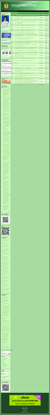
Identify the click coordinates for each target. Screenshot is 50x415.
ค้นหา (3, 360)
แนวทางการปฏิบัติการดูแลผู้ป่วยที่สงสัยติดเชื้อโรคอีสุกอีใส (5, 339)
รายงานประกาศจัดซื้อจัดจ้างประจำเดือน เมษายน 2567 (24, 73)
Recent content (4, 364)
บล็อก (3, 362)
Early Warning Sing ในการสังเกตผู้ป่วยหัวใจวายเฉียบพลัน (5, 301)
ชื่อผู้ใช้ (3, 371)
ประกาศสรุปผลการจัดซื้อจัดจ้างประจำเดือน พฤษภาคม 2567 (25, 57)
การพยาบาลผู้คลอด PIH (5, 307)
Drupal (27, 406)
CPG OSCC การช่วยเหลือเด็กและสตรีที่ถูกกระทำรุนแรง (5, 246)
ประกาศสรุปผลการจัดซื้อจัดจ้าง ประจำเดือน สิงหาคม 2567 (24, 27)
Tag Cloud (3, 367)
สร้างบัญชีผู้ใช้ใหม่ (5, 376)
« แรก (16, 84)
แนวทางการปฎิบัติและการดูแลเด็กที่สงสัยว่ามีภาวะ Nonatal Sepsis (5, 336)
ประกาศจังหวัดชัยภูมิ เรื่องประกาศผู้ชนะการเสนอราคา (6, 114)
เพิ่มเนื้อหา (4, 359)
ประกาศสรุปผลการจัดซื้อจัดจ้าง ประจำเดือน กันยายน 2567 (24, 30)
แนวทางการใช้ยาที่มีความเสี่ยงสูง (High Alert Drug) (5, 315)
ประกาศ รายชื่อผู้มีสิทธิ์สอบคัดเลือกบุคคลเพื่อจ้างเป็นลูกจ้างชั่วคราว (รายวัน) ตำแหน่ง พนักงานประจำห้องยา (6, 134)
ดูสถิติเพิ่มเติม (25, 410)
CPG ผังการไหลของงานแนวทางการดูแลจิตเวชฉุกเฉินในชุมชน (5, 265)
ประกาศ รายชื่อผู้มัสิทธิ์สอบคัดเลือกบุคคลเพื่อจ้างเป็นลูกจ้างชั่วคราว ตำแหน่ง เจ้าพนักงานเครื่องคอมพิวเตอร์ (6, 196)
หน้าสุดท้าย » (43, 84)
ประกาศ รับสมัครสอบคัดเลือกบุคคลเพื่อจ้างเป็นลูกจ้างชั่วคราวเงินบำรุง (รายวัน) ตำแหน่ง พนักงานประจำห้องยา (6, 152)
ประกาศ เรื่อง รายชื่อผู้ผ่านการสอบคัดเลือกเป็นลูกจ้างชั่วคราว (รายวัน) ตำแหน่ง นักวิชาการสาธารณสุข (6, 146)
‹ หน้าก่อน (19, 84)
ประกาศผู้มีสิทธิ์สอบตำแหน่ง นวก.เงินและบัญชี (22, 68)
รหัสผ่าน (3, 373)
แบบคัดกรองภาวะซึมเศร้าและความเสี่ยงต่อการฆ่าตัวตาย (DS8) (5, 278)
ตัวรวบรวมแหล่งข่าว (5, 365)
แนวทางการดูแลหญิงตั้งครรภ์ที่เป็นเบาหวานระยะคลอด (5, 330)
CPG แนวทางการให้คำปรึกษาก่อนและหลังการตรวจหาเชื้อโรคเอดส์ (6, 251)
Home (2, 11)
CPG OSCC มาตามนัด (5, 248)
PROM (3, 304)
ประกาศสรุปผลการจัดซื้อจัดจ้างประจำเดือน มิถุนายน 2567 (24, 60)
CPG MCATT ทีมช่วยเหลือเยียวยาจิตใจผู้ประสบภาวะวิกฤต (5, 240)
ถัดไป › (38, 84)
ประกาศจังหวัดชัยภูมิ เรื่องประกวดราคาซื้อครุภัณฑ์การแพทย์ (6, 168)
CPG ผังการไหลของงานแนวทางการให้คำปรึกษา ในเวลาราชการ (5, 272)
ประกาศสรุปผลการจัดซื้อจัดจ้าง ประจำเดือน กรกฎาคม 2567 (25, 25)
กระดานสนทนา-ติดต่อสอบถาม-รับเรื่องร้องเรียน (10, 11)
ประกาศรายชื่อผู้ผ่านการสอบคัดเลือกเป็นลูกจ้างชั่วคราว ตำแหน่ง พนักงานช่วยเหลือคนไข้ (6, 208)
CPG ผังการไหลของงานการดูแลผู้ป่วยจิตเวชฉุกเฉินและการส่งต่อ (5, 257)
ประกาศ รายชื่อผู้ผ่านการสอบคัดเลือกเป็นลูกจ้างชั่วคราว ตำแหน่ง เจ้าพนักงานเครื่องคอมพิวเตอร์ (6, 190)
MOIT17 (16, 63)
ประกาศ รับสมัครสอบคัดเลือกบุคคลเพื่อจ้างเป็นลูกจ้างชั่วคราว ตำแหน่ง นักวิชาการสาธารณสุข (6, 173)
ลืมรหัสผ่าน (4, 377)
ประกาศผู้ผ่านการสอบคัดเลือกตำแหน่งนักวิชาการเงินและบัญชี (25, 65)
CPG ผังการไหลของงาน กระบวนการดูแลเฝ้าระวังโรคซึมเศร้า (5, 254)
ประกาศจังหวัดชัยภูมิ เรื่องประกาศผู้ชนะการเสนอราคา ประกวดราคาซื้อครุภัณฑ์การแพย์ (6, 140)
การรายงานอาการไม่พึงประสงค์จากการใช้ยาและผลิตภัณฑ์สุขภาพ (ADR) (5, 310)
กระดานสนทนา (4, 358)
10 (33, 84)
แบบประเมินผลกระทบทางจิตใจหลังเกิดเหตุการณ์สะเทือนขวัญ (5, 281)
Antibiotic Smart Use (5, 296)
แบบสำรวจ (4, 363)
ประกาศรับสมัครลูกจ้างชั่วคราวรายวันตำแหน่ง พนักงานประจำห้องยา (26, 50)
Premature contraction (5, 303)
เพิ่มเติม (8, 211)
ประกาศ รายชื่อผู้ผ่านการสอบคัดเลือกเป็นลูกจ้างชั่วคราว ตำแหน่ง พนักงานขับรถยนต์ (6, 202)
